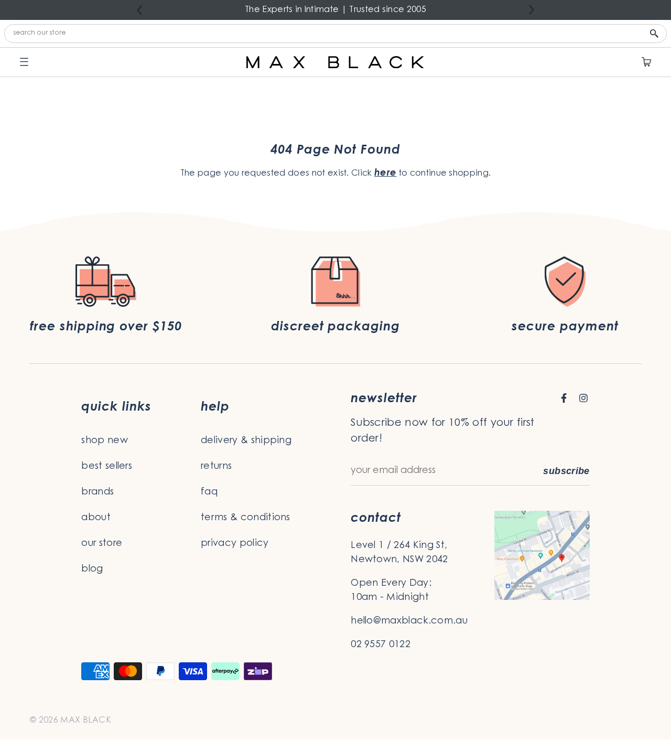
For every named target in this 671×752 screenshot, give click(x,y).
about (96, 518)
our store (101, 544)
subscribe (566, 471)
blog (92, 569)
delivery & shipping (246, 441)
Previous (139, 10)
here (385, 173)
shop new (104, 441)
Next (531, 9)
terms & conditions (245, 518)
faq (209, 492)
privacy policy (234, 544)
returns (216, 466)
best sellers (106, 466)
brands (97, 492)
